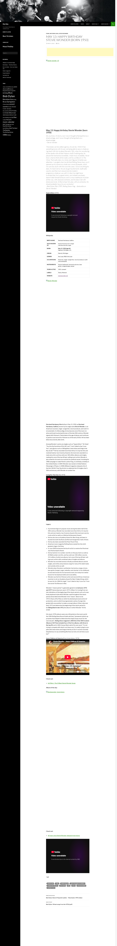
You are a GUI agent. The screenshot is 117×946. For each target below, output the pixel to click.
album (4, 89)
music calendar (8, 122)
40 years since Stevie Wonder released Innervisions (64, 835)
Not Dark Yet (6, 75)
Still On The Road (7, 77)
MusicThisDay (8, 46)
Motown (52, 33)
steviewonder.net (63, 276)
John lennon (6, 115)
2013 (12, 87)
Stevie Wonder (63, 33)
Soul (57, 33)
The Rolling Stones (8, 132)
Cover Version (12, 106)
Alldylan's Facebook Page (9, 62)
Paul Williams (6, 128)
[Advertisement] (80, 52)
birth (14, 90)
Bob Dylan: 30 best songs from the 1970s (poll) (59, 903)
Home (82, 24)
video (5, 134)
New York (11, 124)
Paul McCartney (7, 126)
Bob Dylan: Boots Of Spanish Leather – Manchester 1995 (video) (64, 896)
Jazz (14, 113)
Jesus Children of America (78, 883)
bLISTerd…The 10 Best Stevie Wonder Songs (62, 683)
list (13, 117)
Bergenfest (5, 90)
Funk (47, 33)
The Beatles (6, 130)
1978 (6, 87)
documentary (6, 110)
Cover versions (7, 108)
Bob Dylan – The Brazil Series (10, 64)
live (15, 117)
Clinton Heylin (6, 104)
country (5, 107)
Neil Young (6, 124)
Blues (10, 93)
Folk (4, 112)
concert (12, 104)
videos (9, 135)
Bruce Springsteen (9, 102)
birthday (5, 93)
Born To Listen (74, 24)
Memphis (9, 119)
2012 (9, 87)
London (4, 119)
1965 (4, 87)
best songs (10, 90)
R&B (69, 885)
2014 (15, 87)
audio (8, 89)
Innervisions (64, 883)
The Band (14, 128)
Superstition (51, 887)
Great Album (9, 113)
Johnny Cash (12, 115)
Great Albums (104, 24)
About (87, 24)
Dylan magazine (6, 71)
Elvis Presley (13, 110)
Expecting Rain (6, 73)
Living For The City (53, 885)
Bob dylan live (8, 99)
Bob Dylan (94, 24)
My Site (5, 24)
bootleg (14, 99)
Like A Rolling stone (7, 117)
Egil (58, 43)
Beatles (11, 89)
